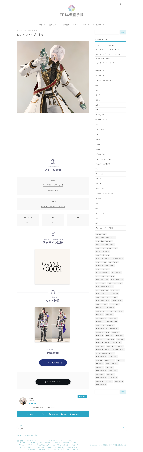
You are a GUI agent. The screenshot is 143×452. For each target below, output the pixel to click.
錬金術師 (100, 374)
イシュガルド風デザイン (103, 159)
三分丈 (97, 203)
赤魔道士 (101, 370)
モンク (101, 297)
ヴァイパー (102, 304)
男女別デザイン (100, 75)
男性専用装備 (118, 349)
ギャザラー (118, 258)
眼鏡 (96, 85)
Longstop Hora (53, 190)
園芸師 (110, 325)
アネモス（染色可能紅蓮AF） (105, 80)
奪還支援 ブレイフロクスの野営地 (53, 206)
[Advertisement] (53, 137)
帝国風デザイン (103, 332)
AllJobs (101, 234)
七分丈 (97, 218)
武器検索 (52, 25)
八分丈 (97, 223)
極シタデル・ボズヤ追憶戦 (104, 228)
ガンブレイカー (103, 258)
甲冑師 (119, 346)
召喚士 (101, 321)
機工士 (117, 342)
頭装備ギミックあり (102, 120)
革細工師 (113, 377)
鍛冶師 (111, 374)
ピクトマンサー (115, 283)
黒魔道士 (101, 384)
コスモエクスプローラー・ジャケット (107, 54)
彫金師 (115, 332)
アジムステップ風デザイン (104, 164)
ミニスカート (99, 184)
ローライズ (99, 174)
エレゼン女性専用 (103, 251)
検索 (123, 32)
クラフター (101, 262)
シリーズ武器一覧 (103, 272)
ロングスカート (100, 188)
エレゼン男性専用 (103, 255)
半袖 (96, 134)
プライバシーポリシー (33, 441)
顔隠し (119, 381)
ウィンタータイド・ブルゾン (105, 63)
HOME (19, 435)
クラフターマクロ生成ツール (93, 25)
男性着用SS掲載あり (105, 353)
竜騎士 (110, 360)
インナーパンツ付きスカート (105, 193)
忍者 (100, 335)
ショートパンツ (100, 198)
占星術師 (101, 318)
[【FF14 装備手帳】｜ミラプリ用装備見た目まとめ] (71, 10)
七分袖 (97, 144)
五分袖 (97, 139)
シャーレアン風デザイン (105, 265)
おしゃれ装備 (65, 25)
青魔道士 (101, 377)
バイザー (98, 90)
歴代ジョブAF (100, 70)
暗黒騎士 (109, 339)
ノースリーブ (99, 129)
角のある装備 (112, 363)
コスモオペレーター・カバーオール (107, 49)
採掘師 (120, 335)
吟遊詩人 (112, 321)
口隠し (97, 105)
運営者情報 (20, 441)
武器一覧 (100, 346)
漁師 (110, 346)
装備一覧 (42, 25)
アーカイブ (21, 426)
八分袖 (97, 149)
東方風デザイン (100, 154)
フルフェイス (99, 115)
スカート (98, 179)
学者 (114, 328)
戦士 (110, 335)
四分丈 (97, 208)
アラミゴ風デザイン (104, 241)
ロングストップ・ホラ (53, 185)
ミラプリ (76, 25)
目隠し (97, 100)
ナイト (101, 276)
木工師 (121, 339)
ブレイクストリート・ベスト (105, 45)
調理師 (100, 367)
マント (97, 169)
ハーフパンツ (99, 213)
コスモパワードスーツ (102, 58)
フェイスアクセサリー (105, 286)
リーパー (112, 297)
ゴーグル (98, 95)
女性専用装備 (102, 328)
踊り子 (113, 370)
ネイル (97, 125)
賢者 (110, 367)
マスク (97, 110)
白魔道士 (101, 356)
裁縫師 (100, 363)
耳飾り (121, 360)
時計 (99, 339)
